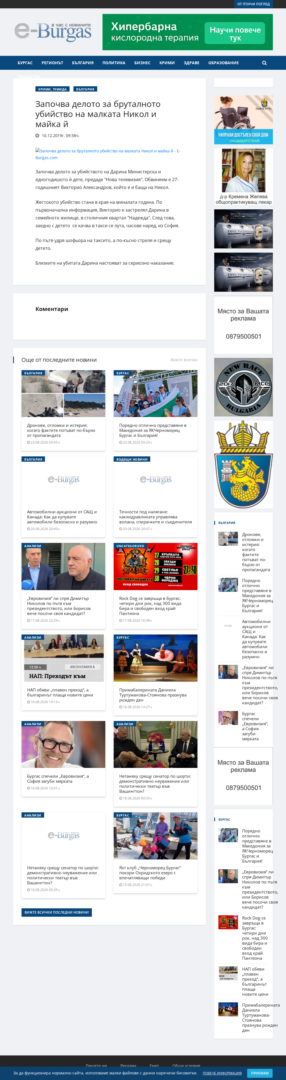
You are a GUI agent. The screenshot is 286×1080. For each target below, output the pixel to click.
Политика (114, 62)
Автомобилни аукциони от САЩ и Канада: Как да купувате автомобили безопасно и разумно (62, 517)
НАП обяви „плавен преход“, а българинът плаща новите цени (60, 692)
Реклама (128, 1065)
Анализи (32, 546)
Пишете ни (96, 1065)
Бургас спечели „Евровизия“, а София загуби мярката (58, 778)
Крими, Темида (52, 89)
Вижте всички (184, 359)
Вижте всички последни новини (57, 912)
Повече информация (222, 1073)
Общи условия (186, 1065)
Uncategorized (130, 546)
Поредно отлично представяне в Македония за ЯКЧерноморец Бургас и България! (153, 430)
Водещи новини (131, 459)
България (83, 62)
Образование (223, 62)
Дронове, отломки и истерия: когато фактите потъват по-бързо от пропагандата (61, 430)
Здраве (191, 62)
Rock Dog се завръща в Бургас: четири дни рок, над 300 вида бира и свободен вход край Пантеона (150, 605)
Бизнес (142, 62)
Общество (29, 76)
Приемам (260, 1073)
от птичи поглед (253, 4)
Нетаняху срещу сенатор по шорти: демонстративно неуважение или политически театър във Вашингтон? (155, 783)
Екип (154, 1065)
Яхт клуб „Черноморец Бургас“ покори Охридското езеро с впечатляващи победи (150, 872)
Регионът (52, 62)
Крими (167, 62)
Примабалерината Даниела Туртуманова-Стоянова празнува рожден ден (153, 695)
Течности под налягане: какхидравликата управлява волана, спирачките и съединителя (155, 517)
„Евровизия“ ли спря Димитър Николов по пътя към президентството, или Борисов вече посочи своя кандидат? (59, 605)
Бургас (25, 62)
